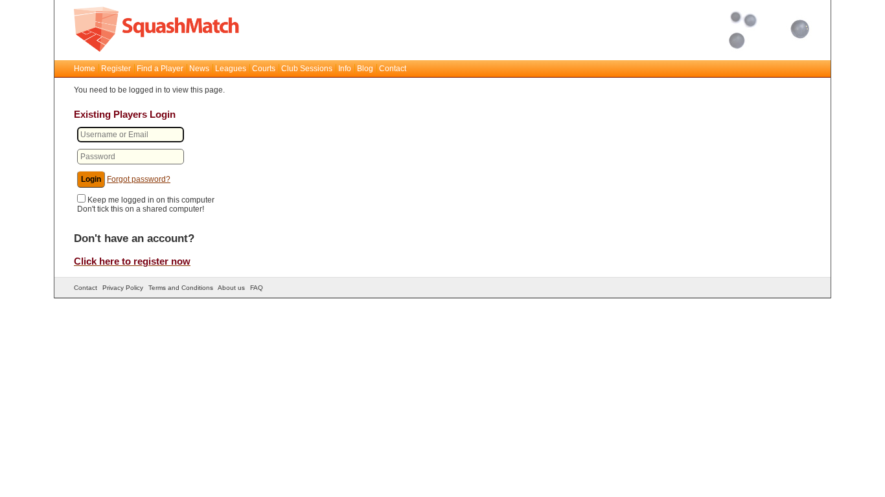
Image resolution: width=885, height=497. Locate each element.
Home (84, 68)
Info (344, 68)
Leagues (230, 68)
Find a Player (160, 68)
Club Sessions (306, 68)
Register (116, 68)
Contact (392, 68)
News (199, 68)
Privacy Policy (122, 287)
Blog (365, 68)
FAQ (256, 287)
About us (231, 287)
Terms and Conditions (180, 287)
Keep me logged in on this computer (150, 199)
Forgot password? (138, 179)
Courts (263, 68)
